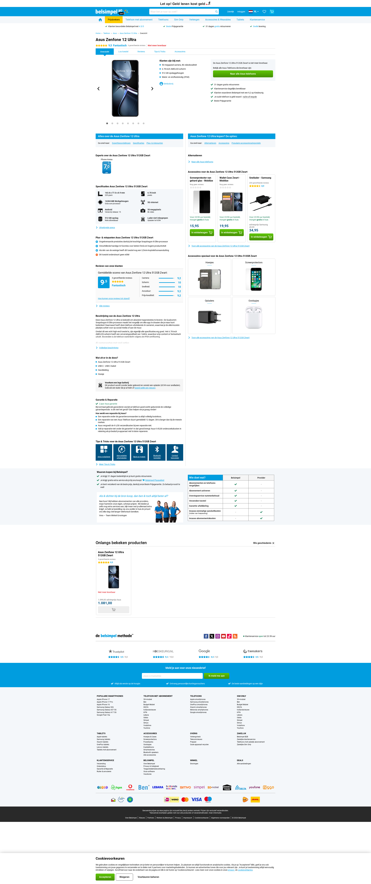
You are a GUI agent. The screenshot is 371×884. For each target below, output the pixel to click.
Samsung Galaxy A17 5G (106, 712)
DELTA (145, 707)
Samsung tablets (103, 739)
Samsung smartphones (199, 702)
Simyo (145, 723)
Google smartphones (198, 712)
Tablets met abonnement (106, 750)
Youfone (146, 728)
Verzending (101, 764)
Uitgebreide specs (107, 227)
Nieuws (142, 818)
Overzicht (143, 33)
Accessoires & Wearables (218, 19)
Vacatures (147, 774)
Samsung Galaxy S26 (105, 707)
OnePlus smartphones (199, 705)
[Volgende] (152, 89)
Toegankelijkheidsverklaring (154, 769)
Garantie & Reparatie (105, 769)
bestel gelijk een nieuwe (145, 388)
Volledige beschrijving (108, 348)
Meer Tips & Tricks (107, 464)
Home (98, 33)
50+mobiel (147, 699)
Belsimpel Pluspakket (154, 480)
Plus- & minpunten (155, 143)
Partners (150, 818)
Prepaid (193, 742)
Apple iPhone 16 (103, 705)
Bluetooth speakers (150, 752)
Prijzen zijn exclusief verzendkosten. (215, 811)
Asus (115, 33)
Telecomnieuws (196, 739)
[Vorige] (98, 89)
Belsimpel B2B (242, 737)
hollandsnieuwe (149, 710)
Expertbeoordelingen (121, 143)
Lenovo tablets (102, 747)
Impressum (187, 818)
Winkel (194, 760)
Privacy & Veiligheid (151, 766)
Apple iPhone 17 (103, 699)
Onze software (149, 771)
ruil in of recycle (250, 97)
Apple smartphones (197, 699)
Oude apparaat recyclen (199, 745)
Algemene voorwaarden (220, 818)
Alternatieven (210, 143)
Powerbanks (148, 742)
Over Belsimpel (149, 764)
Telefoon (106, 33)
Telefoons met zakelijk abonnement (251, 742)
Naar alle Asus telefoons (202, 162)
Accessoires (224, 143)
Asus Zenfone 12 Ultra (128, 33)
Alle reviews (104, 306)
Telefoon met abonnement (139, 19)
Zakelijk (241, 733)
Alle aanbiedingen (244, 764)
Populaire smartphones (110, 696)
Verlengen (194, 19)
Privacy (178, 818)
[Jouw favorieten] (264, 11)
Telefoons (163, 19)
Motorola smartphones (199, 710)
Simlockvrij (168, 84)
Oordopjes (147, 745)
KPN (145, 712)
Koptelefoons (148, 747)
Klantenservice (257, 19)
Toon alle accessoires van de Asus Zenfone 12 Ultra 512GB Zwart (220, 246)
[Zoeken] (216, 11)
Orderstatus (101, 766)
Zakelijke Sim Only (244, 745)
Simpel (146, 720)
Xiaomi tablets (102, 742)
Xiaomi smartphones (198, 707)
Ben (144, 702)
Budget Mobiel (149, 705)
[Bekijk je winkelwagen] (271, 11)
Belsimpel (148, 760)
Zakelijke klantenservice (246, 739)
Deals (240, 760)
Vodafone (147, 725)
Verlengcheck (195, 737)
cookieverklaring (245, 870)
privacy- (231, 870)
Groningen (194, 764)
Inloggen (241, 11)
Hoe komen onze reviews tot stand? (114, 298)
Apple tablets (102, 737)
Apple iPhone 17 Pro (105, 702)
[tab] (107, 123)
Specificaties (138, 143)
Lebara (146, 715)
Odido (145, 718)
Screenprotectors (150, 739)
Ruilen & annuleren (104, 771)
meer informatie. (215, 813)
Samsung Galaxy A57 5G (106, 710)
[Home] (100, 19)
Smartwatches (149, 750)
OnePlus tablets (103, 745)
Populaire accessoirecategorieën (246, 143)
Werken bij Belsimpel (165, 818)
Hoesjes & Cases (149, 737)
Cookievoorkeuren (202, 818)
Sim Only (178, 19)
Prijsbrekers (114, 19)
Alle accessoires (149, 755)
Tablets (240, 19)
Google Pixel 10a (103, 715)
